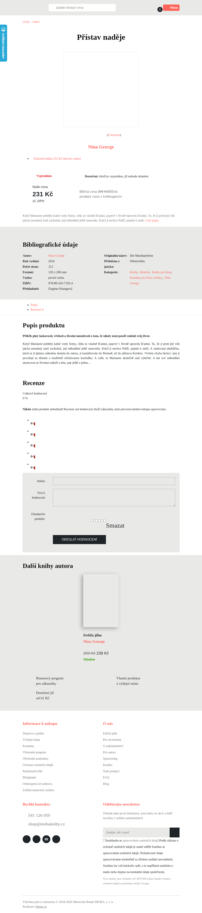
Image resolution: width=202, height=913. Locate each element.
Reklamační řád (32, 771)
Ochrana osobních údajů (38, 765)
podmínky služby (131, 883)
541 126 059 (38, 815)
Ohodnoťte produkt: (38, 516)
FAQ (106, 777)
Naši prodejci (111, 771)
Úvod (26, 22)
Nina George (101, 146)
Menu (174, 7)
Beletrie (145, 272)
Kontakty (28, 746)
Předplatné (29, 777)
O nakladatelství (113, 746)
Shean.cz (41, 906)
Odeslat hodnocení (79, 539)
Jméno (41, 481)
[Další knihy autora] (77, 565)
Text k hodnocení (38, 495)
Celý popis (152, 220)
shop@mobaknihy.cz (46, 823)
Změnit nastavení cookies (38, 790)
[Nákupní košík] (156, 7)
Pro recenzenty (112, 739)
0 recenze (114, 135)
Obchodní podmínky (36, 758)
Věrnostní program (34, 752)
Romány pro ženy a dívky (146, 277)
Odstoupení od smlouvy (37, 783)
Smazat (115, 525)
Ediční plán (110, 733)
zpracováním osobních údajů (140, 840)
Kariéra (107, 765)
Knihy (36, 22)
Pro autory (109, 752)
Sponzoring (110, 758)
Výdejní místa (31, 739)
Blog (106, 783)
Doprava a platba (33, 733)
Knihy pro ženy (161, 272)
